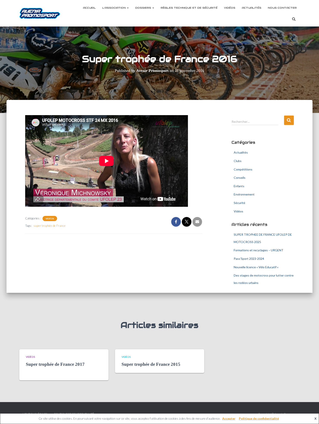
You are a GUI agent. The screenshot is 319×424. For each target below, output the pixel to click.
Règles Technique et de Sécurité (189, 7)
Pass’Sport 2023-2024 (249, 258)
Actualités (251, 7)
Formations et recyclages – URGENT (258, 250)
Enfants (239, 186)
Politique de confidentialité (259, 418)
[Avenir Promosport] (40, 13)
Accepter (228, 418)
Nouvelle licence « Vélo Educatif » (256, 267)
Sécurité (239, 203)
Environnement (244, 194)
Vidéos (229, 7)
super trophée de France (49, 225)
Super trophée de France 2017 (55, 364)
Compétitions (243, 169)
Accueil (89, 7)
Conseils (239, 177)
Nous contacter (282, 7)
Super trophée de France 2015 (151, 364)
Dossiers (143, 7)
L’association (114, 7)
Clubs (238, 161)
